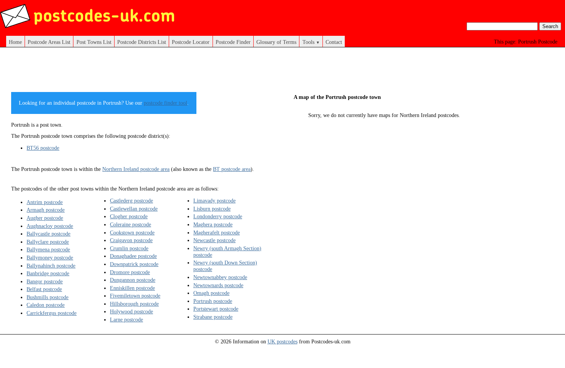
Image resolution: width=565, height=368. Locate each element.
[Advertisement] (151, 72)
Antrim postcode (45, 202)
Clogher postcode (129, 216)
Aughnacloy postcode (50, 226)
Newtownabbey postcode (220, 277)
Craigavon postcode (131, 240)
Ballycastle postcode (48, 234)
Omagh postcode (211, 293)
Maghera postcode (213, 224)
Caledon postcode (46, 305)
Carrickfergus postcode (51, 313)
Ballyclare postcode (48, 242)
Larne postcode (126, 319)
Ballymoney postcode (50, 257)
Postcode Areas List (49, 42)
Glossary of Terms (276, 42)
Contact (334, 42)
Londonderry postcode (217, 216)
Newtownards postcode (218, 285)
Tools (311, 42)
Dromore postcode (130, 272)
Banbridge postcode (48, 273)
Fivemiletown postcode (135, 296)
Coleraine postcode (130, 224)
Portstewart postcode (215, 309)
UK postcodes (282, 341)
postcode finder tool (165, 103)
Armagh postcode (46, 210)
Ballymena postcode (48, 249)
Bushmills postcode (47, 297)
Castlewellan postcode (134, 209)
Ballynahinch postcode (51, 266)
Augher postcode (45, 218)
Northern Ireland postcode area (136, 169)
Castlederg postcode (131, 200)
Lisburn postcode (212, 209)
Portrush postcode (212, 301)
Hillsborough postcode (134, 304)
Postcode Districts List (141, 42)
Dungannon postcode (132, 280)
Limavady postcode (214, 200)
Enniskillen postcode (132, 288)
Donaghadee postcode (133, 256)
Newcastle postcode (214, 240)
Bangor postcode (45, 281)
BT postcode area (232, 169)
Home (15, 42)
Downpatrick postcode (134, 264)
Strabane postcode (213, 317)
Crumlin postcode (129, 248)
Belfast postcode (44, 289)
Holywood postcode (131, 311)
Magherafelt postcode (216, 232)
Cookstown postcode (132, 232)
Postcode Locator (190, 42)
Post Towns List (93, 42)
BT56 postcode (43, 148)
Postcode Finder (233, 42)
